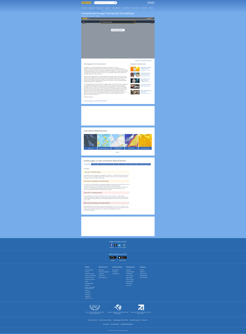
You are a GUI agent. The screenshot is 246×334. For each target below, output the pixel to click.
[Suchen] (115, 2)
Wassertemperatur (103, 277)
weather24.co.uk (88, 298)
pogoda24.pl (88, 296)
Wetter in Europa (130, 279)
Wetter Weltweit (129, 281)
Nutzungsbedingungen (127, 324)
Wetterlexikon (129, 283)
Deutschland (85, 16)
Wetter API (87, 285)
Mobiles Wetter (117, 267)
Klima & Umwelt (143, 277)
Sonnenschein (102, 275)
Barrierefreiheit (115, 324)
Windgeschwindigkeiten (104, 271)
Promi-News (129, 285)
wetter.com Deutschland (90, 275)
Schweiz (98, 16)
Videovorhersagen (89, 269)
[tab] (87, 164)
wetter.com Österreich (90, 279)
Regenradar (101, 269)
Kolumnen (87, 271)
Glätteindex (142, 271)
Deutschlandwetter (130, 271)
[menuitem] (84, 8)
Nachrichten (128, 269)
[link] (84, 8)
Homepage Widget (89, 283)
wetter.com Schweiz (89, 277)
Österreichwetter (130, 275)
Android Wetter (115, 273)
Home (82, 10)
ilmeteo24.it (87, 294)
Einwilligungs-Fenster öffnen (120, 320)
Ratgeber (143, 267)
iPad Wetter (115, 271)
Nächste (151, 141)
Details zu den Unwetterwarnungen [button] (143, 60)
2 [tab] (118, 152)
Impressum (144, 320)
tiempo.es (87, 290)
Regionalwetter (129, 277)
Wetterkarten (103, 267)
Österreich (91, 16)
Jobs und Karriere (93, 320)
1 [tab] (117, 152)
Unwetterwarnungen (88, 10)
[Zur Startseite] (86, 3)
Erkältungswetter (143, 275)
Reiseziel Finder (143, 273)
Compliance (106, 324)
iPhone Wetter (115, 269)
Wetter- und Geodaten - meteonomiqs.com (90, 288)
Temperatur (101, 273)
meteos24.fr (87, 292)
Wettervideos (130, 267)
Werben (86, 281)
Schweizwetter (129, 273)
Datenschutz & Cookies (105, 320)
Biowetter (142, 269)
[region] (118, 38)
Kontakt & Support (135, 320)
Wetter (87, 267)
